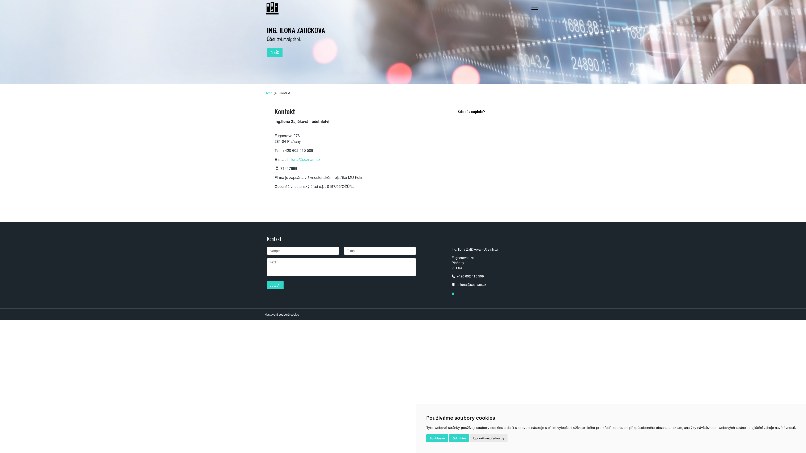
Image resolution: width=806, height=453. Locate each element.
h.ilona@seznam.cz (303, 159)
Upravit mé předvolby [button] (488, 438)
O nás (275, 52)
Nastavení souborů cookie (281, 314)
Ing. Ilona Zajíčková (296, 30)
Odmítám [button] (459, 438)
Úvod (268, 93)
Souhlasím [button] (437, 438)
